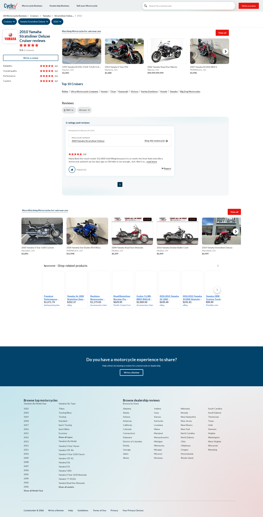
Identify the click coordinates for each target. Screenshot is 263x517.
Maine (157, 429)
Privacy (114, 510)
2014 (26, 437)
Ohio (183, 441)
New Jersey (186, 421)
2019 (26, 416)
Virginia (211, 433)
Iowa (156, 412)
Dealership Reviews (59, 5)
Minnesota (159, 445)
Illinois (126, 458)
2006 (26, 470)
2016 (26, 429)
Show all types (66, 437)
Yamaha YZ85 (65, 470)
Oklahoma (185, 445)
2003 (26, 482)
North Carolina (188, 433)
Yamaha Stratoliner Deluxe (32, 21)
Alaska (126, 412)
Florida (126, 445)
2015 (26, 433)
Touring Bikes (65, 412)
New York (185, 429)
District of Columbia (132, 441)
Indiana (157, 408)
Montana (158, 458)
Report (167, 168)
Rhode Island (187, 458)
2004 (26, 478)
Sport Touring (65, 425)
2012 (26, 445)
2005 (26, 474)
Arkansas (127, 421)
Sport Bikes (64, 429)
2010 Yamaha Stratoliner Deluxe (88, 141)
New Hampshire (188, 416)
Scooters (63, 433)
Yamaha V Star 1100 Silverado (73, 474)
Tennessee (213, 416)
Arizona (126, 416)
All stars (83, 110)
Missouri (158, 453)
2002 (26, 486)
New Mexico (187, 425)
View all (222, 33)
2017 (26, 425)
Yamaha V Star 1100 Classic (72, 454)
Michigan (158, 441)
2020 (26, 412)
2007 (26, 466)
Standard (63, 421)
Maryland (158, 433)
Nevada (184, 412)
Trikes (62, 408)
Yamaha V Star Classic (69, 446)
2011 (26, 449)
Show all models (66, 487)
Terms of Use (99, 510)
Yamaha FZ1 (64, 466)
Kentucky (158, 421)
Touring (62, 416)
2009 (26, 458)
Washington (214, 437)
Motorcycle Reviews (32, 5)
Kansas (157, 416)
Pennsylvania (187, 453)
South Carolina (215, 408)
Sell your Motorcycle (87, 5)
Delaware (127, 437)
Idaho (125, 453)
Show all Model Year (33, 490)
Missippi (158, 449)
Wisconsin (213, 445)
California (127, 425)
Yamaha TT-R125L (67, 479)
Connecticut (129, 433)
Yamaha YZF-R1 (66, 458)
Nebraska (185, 408)
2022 (26, 408)
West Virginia (214, 441)
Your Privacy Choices (133, 510)
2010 (55, 21)
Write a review (249, 6)
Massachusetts (161, 437)
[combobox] (69, 110)
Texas (211, 421)
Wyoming (212, 449)
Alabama (127, 408)
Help (70, 510)
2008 (26, 462)
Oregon (184, 449)
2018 (26, 421)
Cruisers (8, 21)
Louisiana (158, 425)
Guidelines (82, 510)
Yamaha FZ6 (64, 462)
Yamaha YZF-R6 (66, 450)
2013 (26, 441)
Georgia (127, 449)
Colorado (127, 429)
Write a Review (131, 372)
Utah (210, 425)
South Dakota (214, 412)
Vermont (212, 429)
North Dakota (187, 437)
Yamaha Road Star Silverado (72, 483)
